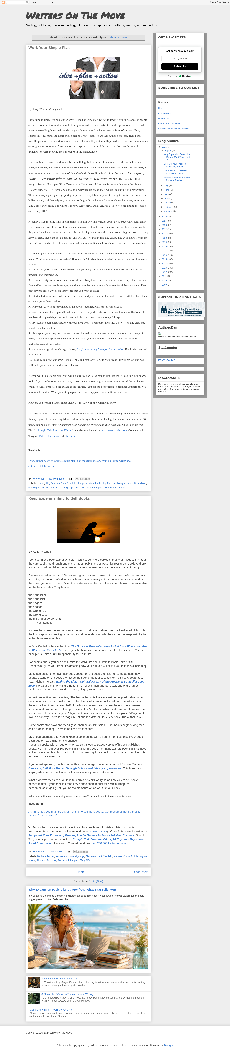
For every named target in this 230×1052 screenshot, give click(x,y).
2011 (164, 276)
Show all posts (118, 37)
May (166, 194)
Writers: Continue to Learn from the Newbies (177, 178)
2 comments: (56, 851)
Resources (163, 118)
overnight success (38, 487)
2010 (164, 280)
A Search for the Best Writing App (59, 978)
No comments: (57, 478)
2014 (164, 263)
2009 (164, 285)
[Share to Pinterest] (88, 478)
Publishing (62, 487)
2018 (164, 246)
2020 (164, 238)
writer (122, 487)
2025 (164, 216)
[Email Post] (70, 478)
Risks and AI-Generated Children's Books (175, 172)
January (168, 211)
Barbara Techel (45, 856)
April (166, 198)
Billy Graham (52, 483)
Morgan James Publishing (131, 483)
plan (52, 487)
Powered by (172, 76)
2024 (164, 221)
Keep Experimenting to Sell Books (59, 498)
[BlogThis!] (79, 478)
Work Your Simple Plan (49, 47)
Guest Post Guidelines (169, 123)
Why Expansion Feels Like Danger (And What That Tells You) (72, 889)
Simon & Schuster (46, 860)
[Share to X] (82, 478)
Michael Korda (122, 856)
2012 (164, 272)
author (40, 483)
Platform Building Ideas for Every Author (100, 349)
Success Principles (92, 487)
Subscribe (180, 66)
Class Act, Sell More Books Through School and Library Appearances (74, 768)
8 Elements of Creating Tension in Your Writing (67, 994)
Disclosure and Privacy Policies (173, 128)
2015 (164, 259)
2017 (164, 250)
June (167, 189)
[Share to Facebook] (85, 478)
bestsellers (61, 856)
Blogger (168, 1045)
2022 (164, 229)
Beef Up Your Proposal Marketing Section (175, 165)
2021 (164, 233)
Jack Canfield (68, 483)
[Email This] (76, 478)
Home (81, 872)
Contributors (164, 113)
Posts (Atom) (96, 881)
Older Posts (140, 872)
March (167, 202)
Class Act (90, 856)
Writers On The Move (75, 15)
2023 (164, 225)
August (168, 150)
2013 (164, 267)
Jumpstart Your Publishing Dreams (96, 483)
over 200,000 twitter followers (109, 843)
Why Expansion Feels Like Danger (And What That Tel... (177, 157)
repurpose (74, 487)
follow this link (98, 831)
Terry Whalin (111, 487)
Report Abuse (166, 359)
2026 (164, 147)
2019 (164, 242)
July (166, 185)
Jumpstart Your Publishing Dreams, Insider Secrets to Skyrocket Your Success (81, 835)
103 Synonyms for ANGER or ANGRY (51, 1009)
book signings (76, 856)
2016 (164, 255)
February (169, 207)
